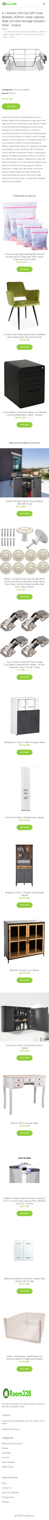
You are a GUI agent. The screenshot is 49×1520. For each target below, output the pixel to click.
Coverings (6, 1453)
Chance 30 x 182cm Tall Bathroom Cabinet (24, 817)
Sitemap (5, 1502)
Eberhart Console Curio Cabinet (24, 970)
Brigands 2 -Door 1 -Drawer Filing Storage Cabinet (24, 893)
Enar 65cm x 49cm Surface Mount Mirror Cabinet (24, 1046)
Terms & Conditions (10, 1492)
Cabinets (26, 89)
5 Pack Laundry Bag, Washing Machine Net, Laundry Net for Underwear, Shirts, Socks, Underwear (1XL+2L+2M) (24, 257)
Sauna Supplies (8, 1462)
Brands (5, 1448)
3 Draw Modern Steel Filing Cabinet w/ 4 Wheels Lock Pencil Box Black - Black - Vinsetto (24, 413)
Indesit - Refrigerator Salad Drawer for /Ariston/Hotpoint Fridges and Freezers (24, 1357)
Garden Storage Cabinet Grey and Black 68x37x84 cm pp (24, 502)
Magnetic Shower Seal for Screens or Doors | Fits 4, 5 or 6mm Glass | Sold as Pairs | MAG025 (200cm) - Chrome (25, 1201)
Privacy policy (8, 1497)
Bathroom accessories (12, 1443)
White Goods (7, 1467)
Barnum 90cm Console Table (24, 1123)
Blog (4, 1483)
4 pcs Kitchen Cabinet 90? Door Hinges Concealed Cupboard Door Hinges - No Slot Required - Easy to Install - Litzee (24, 665)
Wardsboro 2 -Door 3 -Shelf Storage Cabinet (24, 742)
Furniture (17, 89)
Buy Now (11, 106)
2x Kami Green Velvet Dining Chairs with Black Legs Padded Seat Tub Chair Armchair (24, 335)
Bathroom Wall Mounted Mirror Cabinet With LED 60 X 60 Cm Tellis (24, 1280)
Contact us (6, 1488)
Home (4, 29)
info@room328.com (10, 1429)
